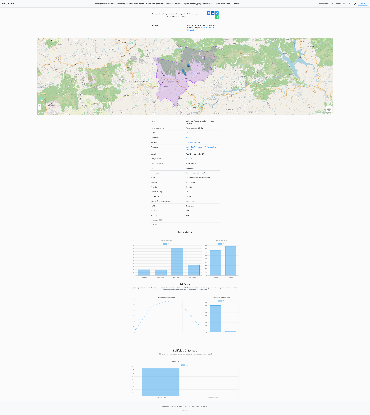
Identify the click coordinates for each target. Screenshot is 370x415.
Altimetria (189, 30)
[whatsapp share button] (217, 17)
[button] (185, 74)
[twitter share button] (217, 13)
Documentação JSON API (171, 406)
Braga (188, 133)
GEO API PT (9, 3)
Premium (362, 4)
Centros (155, 225)
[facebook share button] (208, 13)
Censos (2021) (158, 220)
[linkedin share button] (212, 13)
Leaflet (320, 114)
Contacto (205, 406)
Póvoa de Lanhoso (207, 28)
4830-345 (190, 159)
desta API (192, 406)
